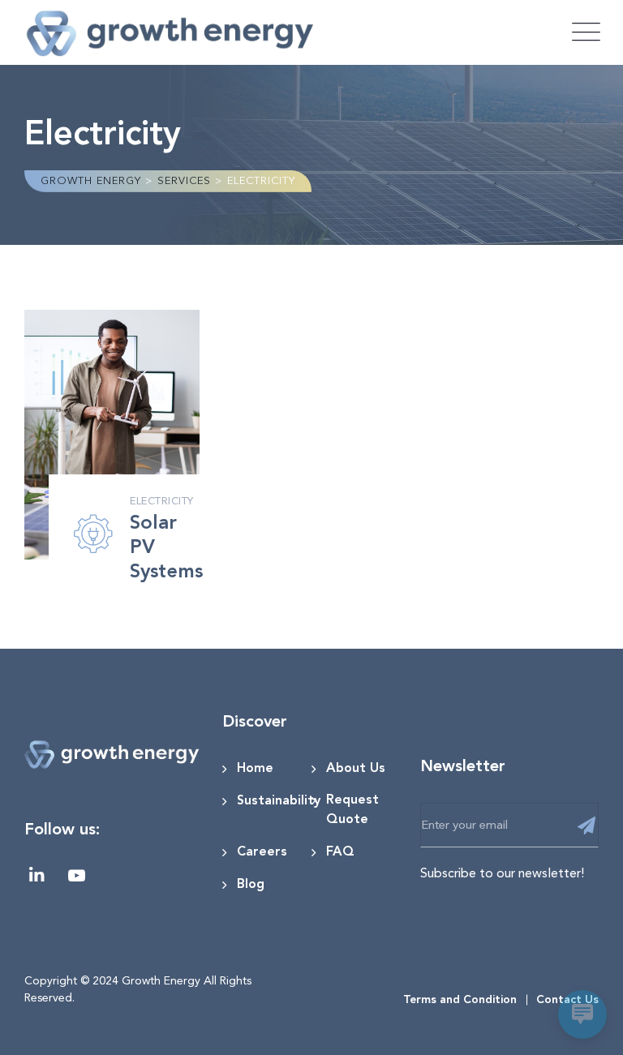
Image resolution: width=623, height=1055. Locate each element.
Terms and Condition (460, 1000)
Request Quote (352, 810)
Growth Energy (161, 980)
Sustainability (278, 801)
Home (255, 768)
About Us (355, 768)
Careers (262, 852)
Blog (250, 884)
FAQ (340, 852)
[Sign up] (586, 826)
